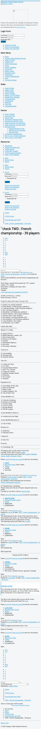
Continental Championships (13, 134)
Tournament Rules (10, 106)
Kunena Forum (24, 705)
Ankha (23, 452)
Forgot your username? (12, 47)
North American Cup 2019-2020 (15, 123)
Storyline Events (10, 127)
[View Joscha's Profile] (10, 638)
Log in (3, 41)
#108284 (13, 540)
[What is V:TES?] (7, 4)
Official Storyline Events (16, 128)
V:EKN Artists (9, 149)
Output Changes (10, 93)
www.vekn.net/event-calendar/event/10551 (14, 292)
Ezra (26, 601)
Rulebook (8, 102)
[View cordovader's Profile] (12, 609)
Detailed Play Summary (12, 97)
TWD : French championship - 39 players (14, 274)
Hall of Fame (9, 118)
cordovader (21, 576)
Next (6, 252)
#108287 (13, 576)
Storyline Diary (13, 132)
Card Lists (8, 104)
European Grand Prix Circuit (14, 121)
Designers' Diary (10, 73)
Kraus (16, 686)
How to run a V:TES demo (13, 137)
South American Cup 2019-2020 (15, 125)
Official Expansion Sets (12, 147)
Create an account (10, 45)
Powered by (15, 705)
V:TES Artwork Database (13, 153)
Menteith (34, 454)
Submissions (9, 75)
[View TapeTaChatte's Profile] (12, 500)
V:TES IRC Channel (11, 151)
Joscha (3, 456)
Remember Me (5, 39)
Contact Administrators (12, 76)
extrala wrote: (7, 586)
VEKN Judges (9, 92)
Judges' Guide (9, 90)
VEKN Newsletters (11, 64)
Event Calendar (10, 114)
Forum (7, 66)
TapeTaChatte (33, 475)
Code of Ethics (9, 88)
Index (6, 158)
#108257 (24, 475)
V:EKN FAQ (9, 62)
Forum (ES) (8, 69)
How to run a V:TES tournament (15, 136)
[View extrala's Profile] (10, 530)
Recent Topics (9, 160)
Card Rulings (9, 101)
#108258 (13, 510)
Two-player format (11, 80)
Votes (6, 78)
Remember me (11, 178)
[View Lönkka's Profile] (11, 563)
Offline (7, 466)
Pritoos (19, 456)
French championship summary (10, 482)
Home (7, 57)
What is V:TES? (10, 60)
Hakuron (13, 456)
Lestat (31, 272)
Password (4, 37)
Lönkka (27, 454)
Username (4, 35)
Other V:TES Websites (12, 155)
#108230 (24, 272)
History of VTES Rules (12, 95)
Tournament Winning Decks (13, 119)
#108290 (13, 620)
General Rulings (10, 99)
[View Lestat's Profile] (10, 464)
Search (7, 162)
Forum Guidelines (10, 67)
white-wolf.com (21, 27)
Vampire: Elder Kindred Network (15, 58)
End (6, 254)
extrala (20, 510)
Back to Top (5, 723)
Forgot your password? (12, 49)
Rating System (9, 71)
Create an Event (10, 116)
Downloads (8, 146)
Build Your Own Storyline (17, 130)
